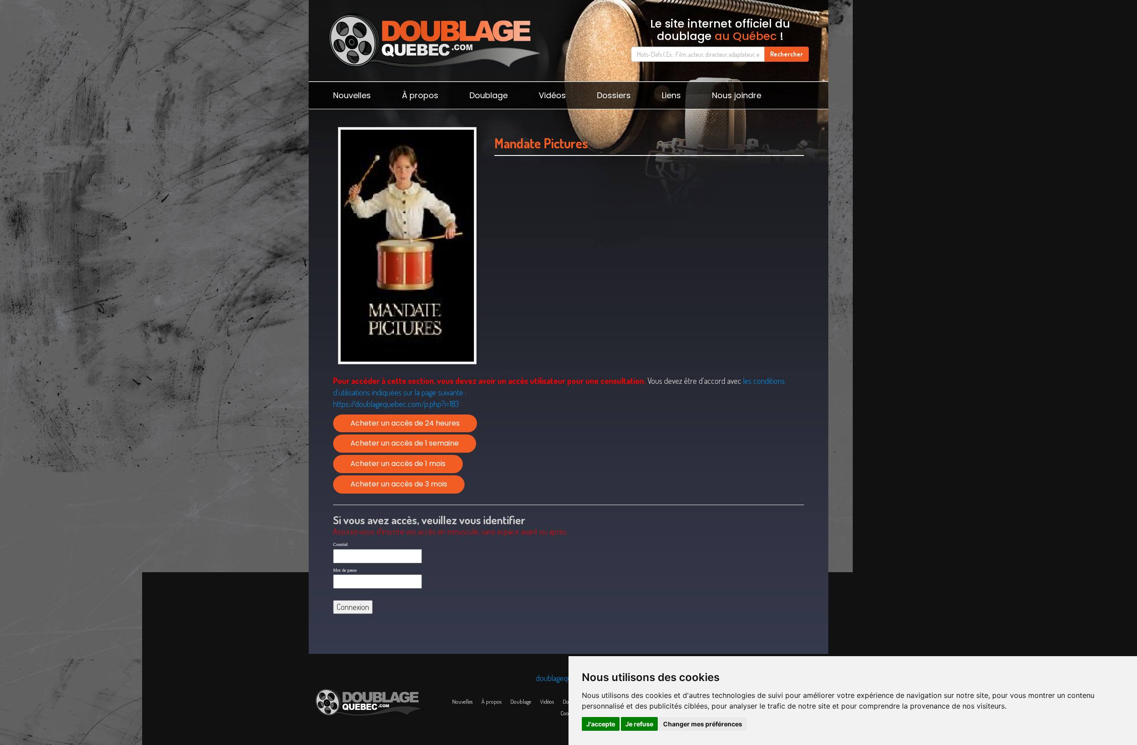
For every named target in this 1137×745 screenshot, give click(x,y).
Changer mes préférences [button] (702, 724)
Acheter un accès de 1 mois (397, 463)
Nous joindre (736, 95)
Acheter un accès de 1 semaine (404, 443)
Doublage (488, 95)
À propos (420, 95)
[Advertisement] (649, 240)
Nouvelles (352, 95)
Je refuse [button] (639, 724)
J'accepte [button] (600, 724)
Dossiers (614, 95)
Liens (671, 95)
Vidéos (552, 95)
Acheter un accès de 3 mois (398, 484)
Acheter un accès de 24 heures (405, 423)
